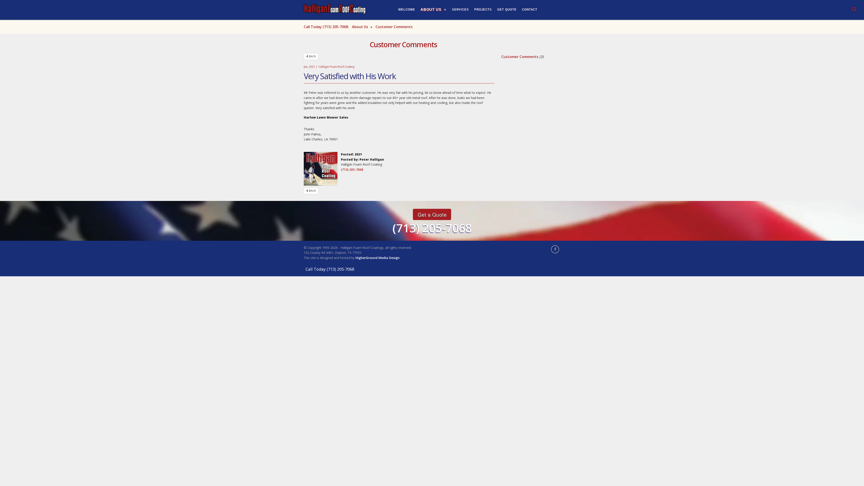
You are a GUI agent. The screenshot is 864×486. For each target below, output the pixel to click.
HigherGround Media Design (378, 258)
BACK (312, 56)
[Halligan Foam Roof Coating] (335, 9)
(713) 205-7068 (352, 169)
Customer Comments (519, 56)
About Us (360, 26)
